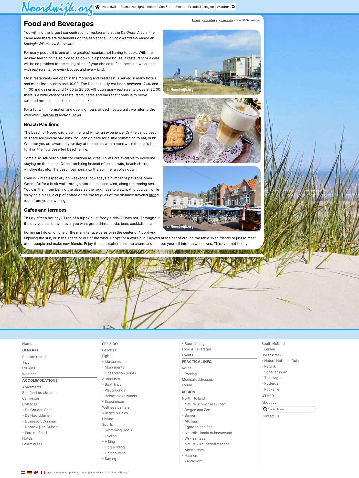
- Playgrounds (113, 390)
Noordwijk (109, 7)
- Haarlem (190, 455)
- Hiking (108, 441)
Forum (187, 385)
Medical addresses (197, 379)
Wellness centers (116, 407)
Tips (25, 362)
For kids (28, 368)
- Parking (189, 374)
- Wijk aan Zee (193, 438)
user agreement (56, 472)
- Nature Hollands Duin (280, 360)
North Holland (193, 398)
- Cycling (109, 436)
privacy (73, 472)
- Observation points (119, 373)
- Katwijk (269, 366)
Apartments (32, 387)
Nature (107, 419)
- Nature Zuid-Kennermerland (206, 444)
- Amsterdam (193, 450)
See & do (165, 7)
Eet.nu (76, 115)
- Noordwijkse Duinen (40, 427)
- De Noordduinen (37, 415)
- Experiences (113, 401)
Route (186, 368)
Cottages (29, 404)
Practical (194, 7)
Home (27, 343)
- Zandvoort (192, 461)
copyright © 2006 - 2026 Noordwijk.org (104, 472)
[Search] (233, 7)
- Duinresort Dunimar (39, 421)
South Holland (273, 343)
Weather (223, 7)
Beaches (109, 350)
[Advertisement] (301, 127)
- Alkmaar (190, 421)
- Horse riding (113, 447)
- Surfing (109, 458)
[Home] (97, 7)
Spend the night (132, 7)
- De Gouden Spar (37, 410)
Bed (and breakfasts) (39, 393)
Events (180, 7)
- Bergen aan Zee (196, 410)
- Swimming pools (117, 430)
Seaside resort (34, 357)
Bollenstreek (272, 355)
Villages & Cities (115, 413)
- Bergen (189, 415)
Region (209, 7)
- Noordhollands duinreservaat (207, 433)
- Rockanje (270, 389)
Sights (107, 356)
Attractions (111, 379)
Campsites (31, 398)
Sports (107, 424)
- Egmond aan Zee (197, 427)
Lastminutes (32, 444)
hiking (154, 195)
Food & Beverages (197, 349)
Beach (151, 7)
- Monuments (113, 367)
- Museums (111, 361)
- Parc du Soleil (34, 433)
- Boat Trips (111, 384)
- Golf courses (114, 453)
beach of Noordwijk (47, 132)
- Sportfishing (193, 343)
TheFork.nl (49, 115)
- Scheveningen (274, 372)
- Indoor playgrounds (119, 396)
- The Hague (272, 378)
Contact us (270, 416)
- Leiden (268, 349)
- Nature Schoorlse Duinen (203, 404)
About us (269, 402)
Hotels (27, 438)
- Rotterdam (272, 383)
